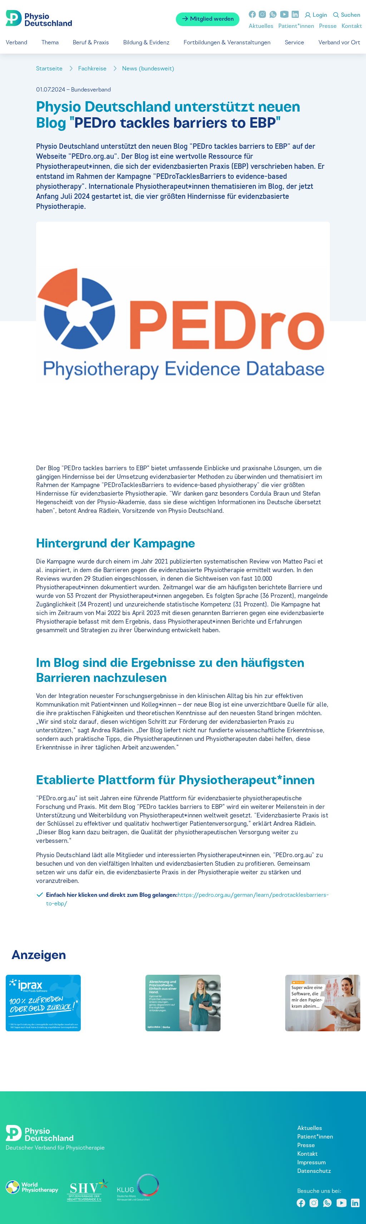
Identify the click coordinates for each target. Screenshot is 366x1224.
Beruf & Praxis (91, 42)
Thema (50, 42)
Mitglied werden (211, 19)
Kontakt (352, 26)
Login (319, 15)
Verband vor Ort (339, 42)
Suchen (350, 15)
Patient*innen (296, 26)
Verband (16, 42)
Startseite (50, 69)
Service (294, 42)
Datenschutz (314, 1171)
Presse (328, 26)
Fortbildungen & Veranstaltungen (227, 42)
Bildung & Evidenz (146, 42)
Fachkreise (93, 69)
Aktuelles (261, 26)
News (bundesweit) (149, 69)
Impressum (311, 1162)
